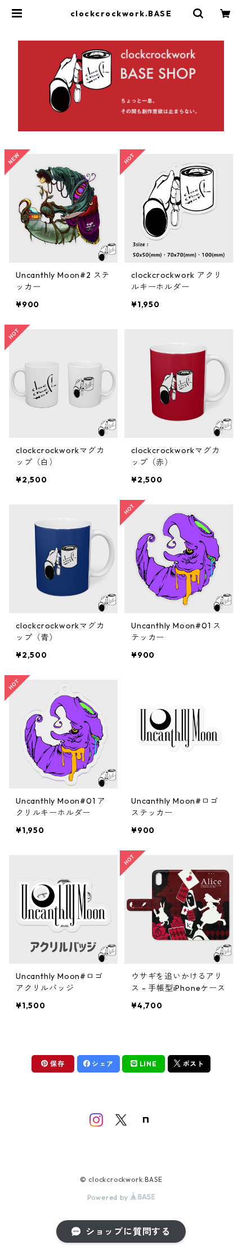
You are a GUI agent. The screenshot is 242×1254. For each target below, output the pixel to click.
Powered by (109, 1197)
